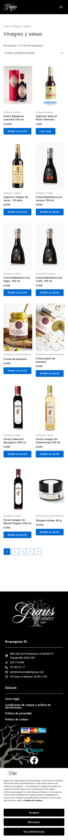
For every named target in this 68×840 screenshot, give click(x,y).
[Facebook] (34, 760)
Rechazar (34, 822)
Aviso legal (12, 698)
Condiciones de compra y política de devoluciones (28, 706)
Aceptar (34, 812)
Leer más (45, 131)
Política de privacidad (18, 713)
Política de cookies (16, 719)
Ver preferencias (34, 831)
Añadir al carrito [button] (17, 131)
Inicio (6, 26)
